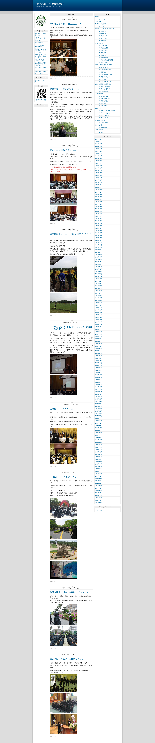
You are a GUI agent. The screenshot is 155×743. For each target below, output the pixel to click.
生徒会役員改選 (39, 60)
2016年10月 (98, 423)
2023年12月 (98, 216)
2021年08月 (98, 283)
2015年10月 (98, 449)
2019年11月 (98, 334)
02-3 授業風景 (101, 50)
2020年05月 (98, 319)
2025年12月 (98, 158)
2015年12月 (98, 444)
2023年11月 (98, 218)
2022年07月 (98, 257)
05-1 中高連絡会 (101, 96)
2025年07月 (98, 170)
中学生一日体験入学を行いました (40, 45)
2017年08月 (98, 399)
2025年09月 (98, 165)
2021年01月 (98, 300)
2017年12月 (98, 389)
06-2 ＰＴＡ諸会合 (102, 113)
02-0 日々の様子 (100, 43)
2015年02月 (98, 469)
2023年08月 (98, 226)
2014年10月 (98, 476)
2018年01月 (98, 387)
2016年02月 (98, 440)
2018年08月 (98, 370)
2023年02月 (98, 240)
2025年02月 (98, 182)
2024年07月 (98, 199)
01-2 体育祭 (100, 31)
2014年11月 (98, 473)
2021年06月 (98, 288)
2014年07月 (98, 483)
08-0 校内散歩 (99, 125)
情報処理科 (98, 21)
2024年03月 (98, 209)
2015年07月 (98, 456)
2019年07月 (98, 343)
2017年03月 (98, 411)
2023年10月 (98, 221)
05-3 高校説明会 (102, 101)
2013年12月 (98, 495)
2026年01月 (98, 156)
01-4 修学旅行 (101, 36)
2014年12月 (98, 471)
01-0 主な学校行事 (100, 24)
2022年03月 (98, 266)
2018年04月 (98, 380)
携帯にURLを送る (41, 100)
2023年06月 (98, 230)
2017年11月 (98, 392)
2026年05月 (98, 146)
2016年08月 (98, 425)
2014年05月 (98, 488)
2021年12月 (98, 274)
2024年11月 (98, 189)
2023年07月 (98, 228)
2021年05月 (98, 290)
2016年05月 (98, 432)
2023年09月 (98, 223)
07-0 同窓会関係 (100, 120)
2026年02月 (98, 153)
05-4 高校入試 (101, 103)
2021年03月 (98, 295)
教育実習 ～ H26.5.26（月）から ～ (67, 89)
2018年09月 (98, 367)
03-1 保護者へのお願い (103, 67)
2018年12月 (98, 360)
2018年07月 (98, 372)
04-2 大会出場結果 (102, 89)
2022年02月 (98, 269)
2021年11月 (98, 276)
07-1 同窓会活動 (101, 122)
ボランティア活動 (100, 19)
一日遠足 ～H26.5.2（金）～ (64, 477)
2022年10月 (98, 250)
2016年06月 (98, 430)
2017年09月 (98, 396)
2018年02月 (98, 384)
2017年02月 (98, 413)
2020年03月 (98, 324)
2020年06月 (98, 317)
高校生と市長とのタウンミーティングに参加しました (40, 39)
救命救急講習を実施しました (40, 34)
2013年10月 (98, 500)
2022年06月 (98, 259)
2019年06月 (98, 346)
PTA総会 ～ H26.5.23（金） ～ (65, 150)
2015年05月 (98, 461)
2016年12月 (98, 418)
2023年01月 (98, 242)
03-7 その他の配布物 (103, 81)
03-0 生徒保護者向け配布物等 (103, 65)
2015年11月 (98, 447)
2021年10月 (98, 278)
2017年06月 (98, 404)
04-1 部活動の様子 (102, 86)
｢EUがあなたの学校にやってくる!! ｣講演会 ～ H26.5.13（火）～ (71, 328)
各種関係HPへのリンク (41, 80)
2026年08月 (98, 139)
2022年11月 (98, 247)
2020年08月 (98, 312)
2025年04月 (98, 177)
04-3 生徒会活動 (102, 91)
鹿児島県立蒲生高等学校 (50, 3)
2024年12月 (98, 187)
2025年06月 (98, 173)
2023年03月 (98, 238)
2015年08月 (98, 454)
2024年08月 (98, 197)
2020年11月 (98, 305)
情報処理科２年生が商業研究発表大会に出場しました (40, 64)
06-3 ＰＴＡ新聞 (102, 115)
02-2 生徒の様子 (101, 48)
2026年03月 (98, 151)
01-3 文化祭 (100, 33)
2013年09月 (98, 502)
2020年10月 (98, 307)
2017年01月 (98, 416)
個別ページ (53, 78)
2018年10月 (98, 365)
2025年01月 (98, 185)
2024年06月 (98, 201)
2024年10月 (98, 192)
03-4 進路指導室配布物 (103, 74)
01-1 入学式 (100, 26)
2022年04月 (98, 264)
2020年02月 (98, 327)
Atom (101, 510)
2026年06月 (98, 144)
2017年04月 (98, 408)
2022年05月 (98, 262)
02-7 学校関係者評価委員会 (105, 60)
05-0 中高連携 (99, 93)
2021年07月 (98, 286)
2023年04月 (98, 235)
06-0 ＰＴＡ (98, 108)
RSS (98, 510)
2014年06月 (98, 485)
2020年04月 (98, 322)
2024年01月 (98, 213)
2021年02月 (98, 298)
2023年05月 (98, 233)
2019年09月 (98, 339)
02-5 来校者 (100, 55)
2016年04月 (98, 435)
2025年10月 (98, 163)
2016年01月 (98, 442)
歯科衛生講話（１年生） (40, 68)
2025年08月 (98, 168)
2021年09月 (98, 281)
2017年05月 (98, 406)
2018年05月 (98, 377)
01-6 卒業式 (100, 40)
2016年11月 (98, 420)
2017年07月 (98, 401)
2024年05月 (98, 204)
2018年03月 (98, 382)
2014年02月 (98, 493)
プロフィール (41, 105)
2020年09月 (98, 310)
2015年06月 (98, 459)
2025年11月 (98, 160)
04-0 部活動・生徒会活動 (103, 84)
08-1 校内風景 (101, 127)
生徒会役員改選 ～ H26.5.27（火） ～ (68, 24)
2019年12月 (98, 331)
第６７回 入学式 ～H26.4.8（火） (68, 659)
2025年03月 (98, 180)
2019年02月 (98, 355)
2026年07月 (98, 141)
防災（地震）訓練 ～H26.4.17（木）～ (69, 592)
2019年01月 (98, 358)
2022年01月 (98, 271)
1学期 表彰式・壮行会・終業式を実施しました (40, 56)
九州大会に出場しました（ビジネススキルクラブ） (40, 50)
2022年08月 (98, 254)
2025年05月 (98, 175)
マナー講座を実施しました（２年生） (40, 72)
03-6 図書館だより (102, 79)
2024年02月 (98, 211)
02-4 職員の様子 (101, 53)
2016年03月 (98, 437)
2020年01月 (98, 329)
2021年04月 (98, 293)
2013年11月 (98, 497)
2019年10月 (98, 336)
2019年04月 (98, 351)
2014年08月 (98, 481)
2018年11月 (98, 363)
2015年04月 (98, 464)
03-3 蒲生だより (102, 72)
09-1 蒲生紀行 (101, 132)
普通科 (97, 16)
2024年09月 (98, 194)
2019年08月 (98, 341)
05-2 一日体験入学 (102, 98)
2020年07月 (98, 315)
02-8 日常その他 (101, 62)
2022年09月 (98, 252)
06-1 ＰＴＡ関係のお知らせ (105, 110)
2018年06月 (98, 375)
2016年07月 (98, 428)
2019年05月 (98, 348)
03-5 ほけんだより (102, 77)
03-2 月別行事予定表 (103, 69)
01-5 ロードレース (102, 38)
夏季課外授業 (39, 42)
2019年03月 (98, 353)
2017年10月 (98, 394)
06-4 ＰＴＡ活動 (102, 117)
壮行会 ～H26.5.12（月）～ (64, 408)
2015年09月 (98, 452)
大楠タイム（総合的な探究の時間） (105, 28)
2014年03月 (98, 490)
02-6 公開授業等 (101, 57)
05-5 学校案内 (101, 105)
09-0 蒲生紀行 (99, 129)
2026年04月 (98, 148)
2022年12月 (98, 245)
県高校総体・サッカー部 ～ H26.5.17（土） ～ (71, 235)
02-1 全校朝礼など (102, 45)
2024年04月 (98, 206)
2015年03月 (98, 466)
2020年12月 (98, 302)
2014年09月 (98, 478)
